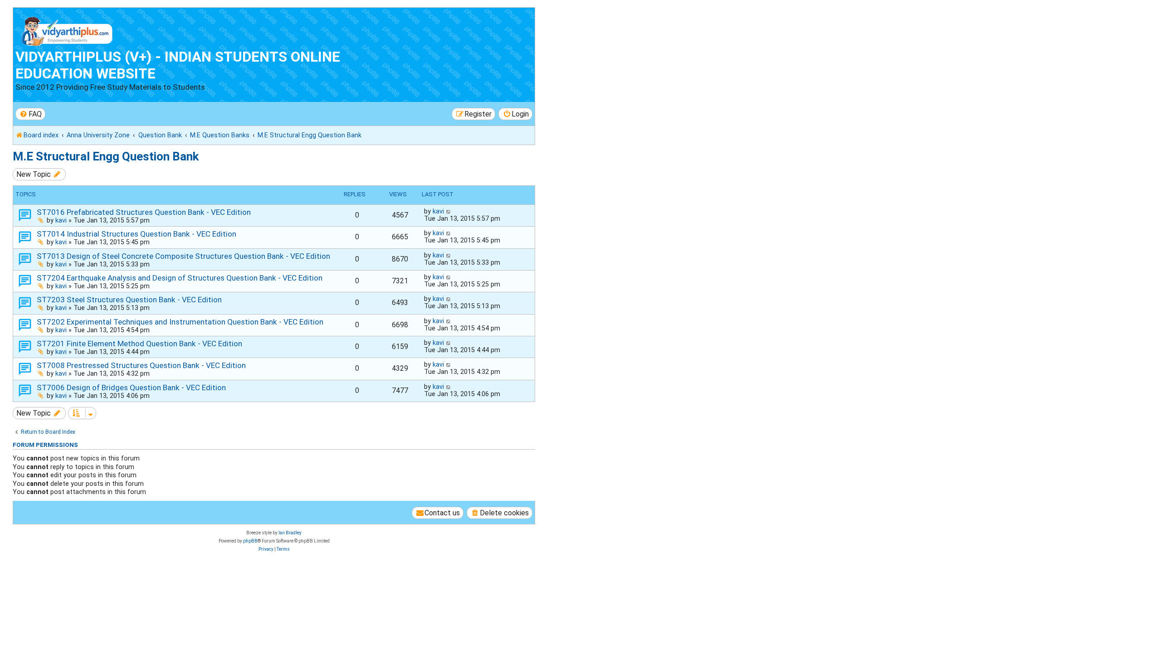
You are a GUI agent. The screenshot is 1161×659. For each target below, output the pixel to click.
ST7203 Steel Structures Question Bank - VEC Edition (129, 299)
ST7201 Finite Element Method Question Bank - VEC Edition (139, 343)
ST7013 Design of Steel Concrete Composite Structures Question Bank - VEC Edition (183, 256)
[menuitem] (30, 114)
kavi (61, 220)
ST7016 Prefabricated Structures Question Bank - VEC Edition (144, 212)
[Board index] (67, 29)
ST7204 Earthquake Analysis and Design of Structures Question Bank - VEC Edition (179, 277)
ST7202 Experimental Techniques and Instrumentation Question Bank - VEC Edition (180, 321)
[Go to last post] (449, 211)
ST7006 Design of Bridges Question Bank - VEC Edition (131, 387)
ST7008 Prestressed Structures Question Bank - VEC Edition (141, 365)
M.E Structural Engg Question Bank (106, 156)
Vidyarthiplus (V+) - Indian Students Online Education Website (177, 65)
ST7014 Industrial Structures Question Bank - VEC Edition (136, 233)
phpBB (250, 540)
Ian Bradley (290, 532)
